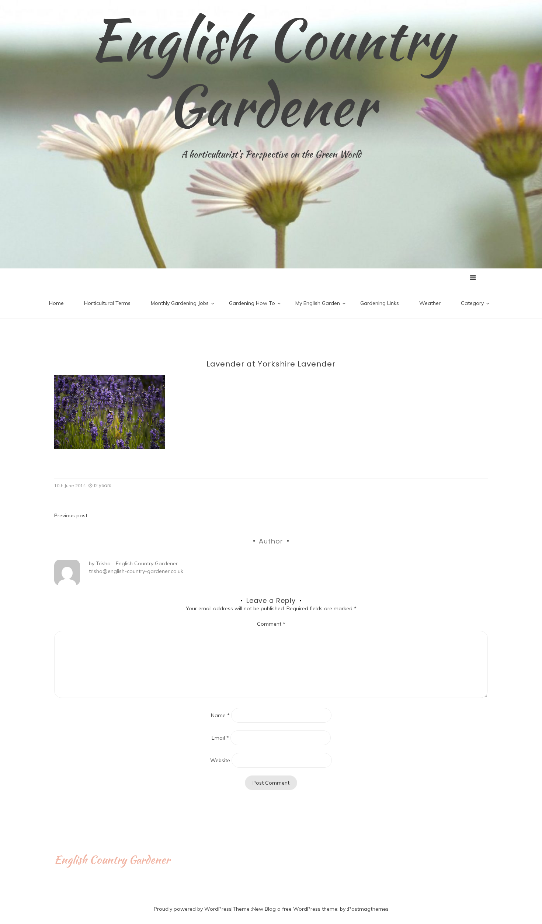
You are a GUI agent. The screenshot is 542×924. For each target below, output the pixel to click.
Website (220, 760)
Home (56, 303)
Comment (271, 624)
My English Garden (317, 303)
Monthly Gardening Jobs (180, 303)
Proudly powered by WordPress (193, 909)
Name (220, 715)
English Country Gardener (271, 72)
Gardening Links (379, 303)
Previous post (70, 515)
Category (472, 303)
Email (220, 737)
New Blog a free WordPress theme (294, 909)
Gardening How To (252, 303)
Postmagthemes (368, 909)
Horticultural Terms (107, 303)
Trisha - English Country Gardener (137, 563)
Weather (430, 303)
